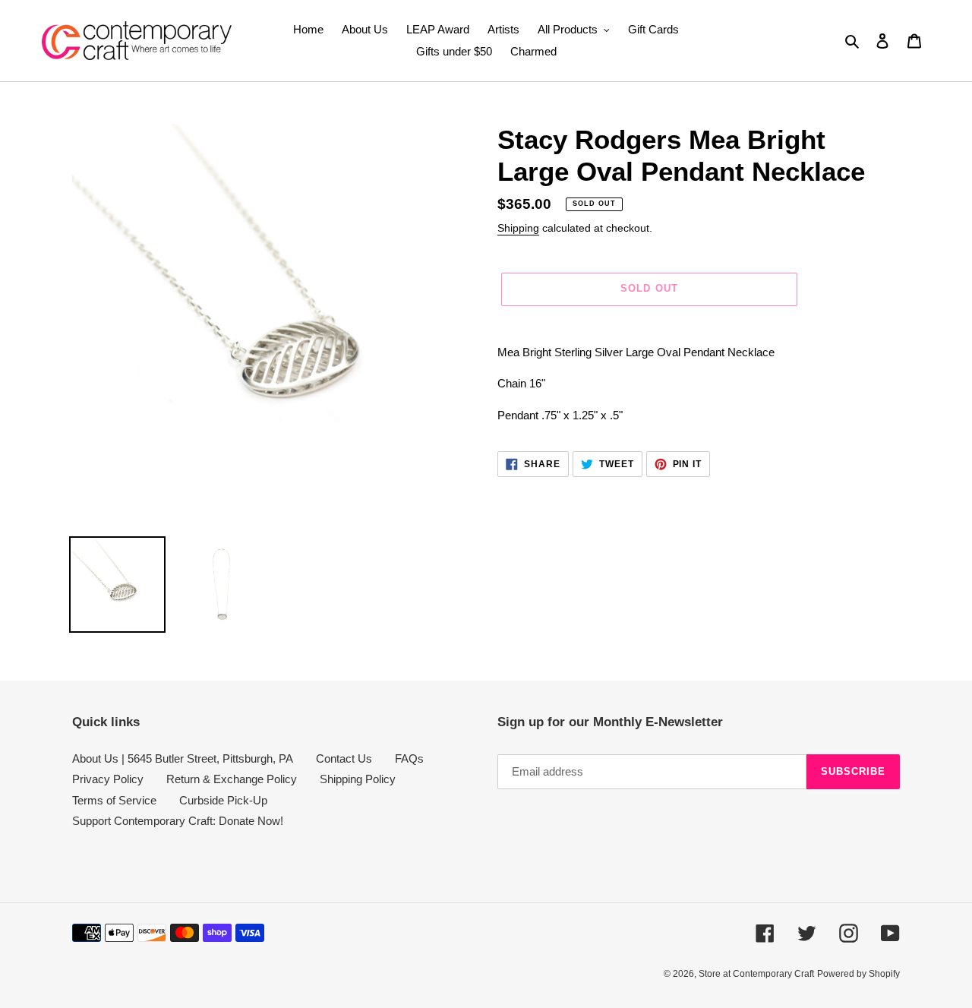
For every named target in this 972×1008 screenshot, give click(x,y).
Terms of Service (114, 800)
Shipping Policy (358, 779)
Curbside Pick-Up (223, 800)
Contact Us (344, 758)
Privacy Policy (108, 779)
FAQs (409, 758)
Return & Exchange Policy (231, 779)
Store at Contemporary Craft (756, 974)
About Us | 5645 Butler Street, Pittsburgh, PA (182, 758)
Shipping (518, 228)
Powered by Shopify (858, 974)
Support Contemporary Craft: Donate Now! (177, 820)
